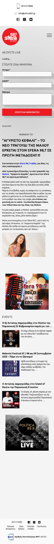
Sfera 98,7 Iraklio (28, 163)
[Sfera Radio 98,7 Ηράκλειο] (10, 36)
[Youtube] (31, 19)
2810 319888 (27, 6)
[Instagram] (34, 522)
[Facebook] (18, 19)
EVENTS (7, 316)
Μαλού (5, 174)
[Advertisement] (27, 483)
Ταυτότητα (41, 526)
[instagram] (25, 19)
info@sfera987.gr (26, 13)
